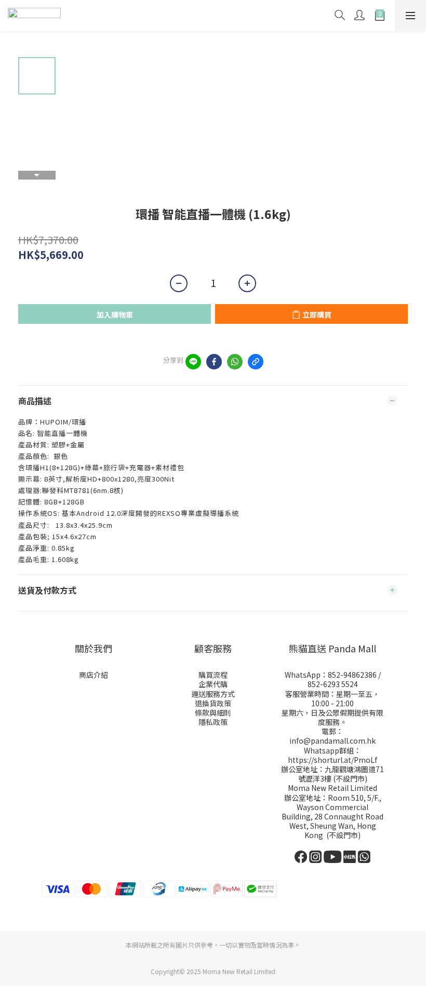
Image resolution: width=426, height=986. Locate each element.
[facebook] (214, 361)
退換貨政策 (213, 703)
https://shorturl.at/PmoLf (332, 760)
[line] (193, 361)
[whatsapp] (235, 361)
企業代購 (213, 684)
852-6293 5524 (333, 684)
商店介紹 (93, 674)
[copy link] (255, 361)
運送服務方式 (213, 694)
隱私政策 (213, 722)
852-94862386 (352, 674)
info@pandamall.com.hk (332, 740)
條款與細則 (213, 712)
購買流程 (213, 674)
